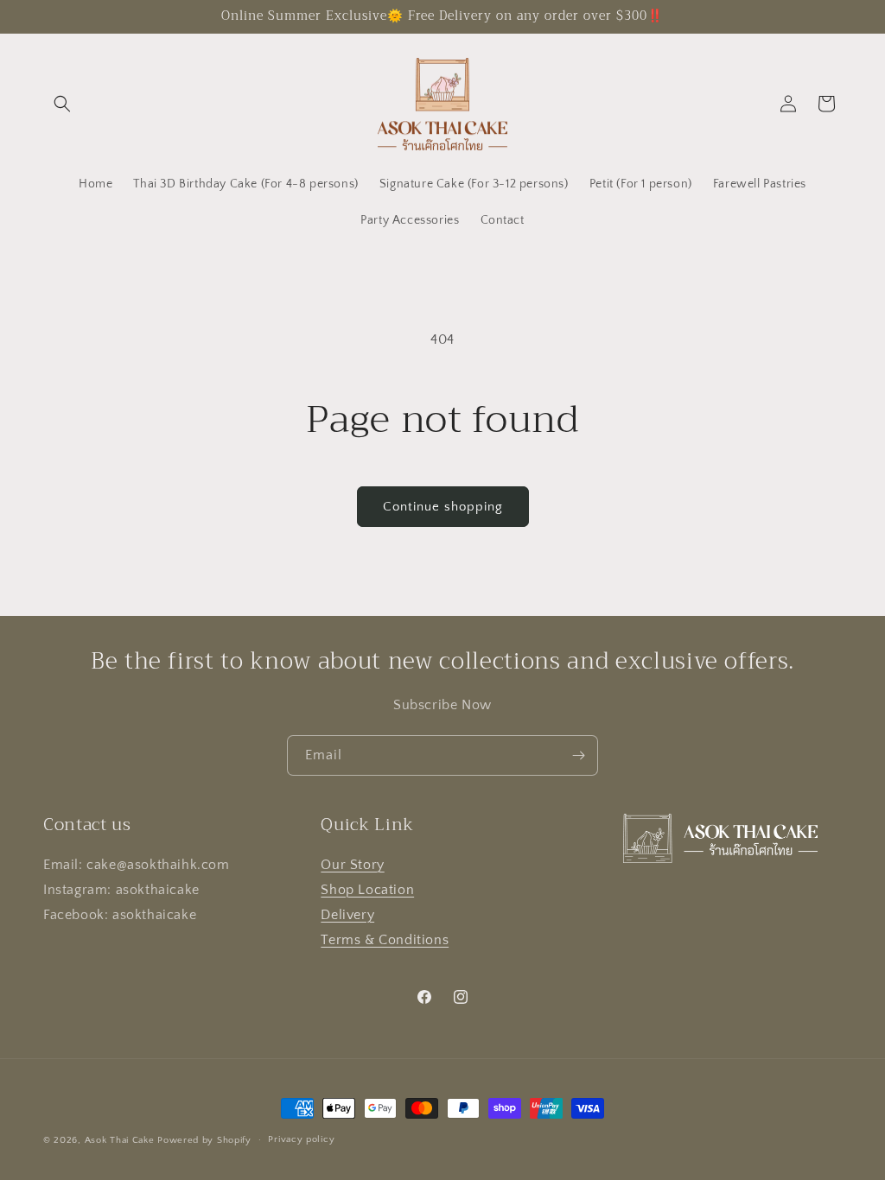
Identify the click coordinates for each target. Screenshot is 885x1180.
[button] (62, 104)
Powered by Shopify (204, 1140)
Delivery (347, 915)
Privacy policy (301, 1139)
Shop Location (367, 890)
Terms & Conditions (385, 940)
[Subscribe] (578, 755)
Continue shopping (443, 506)
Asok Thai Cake (120, 1140)
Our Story (352, 864)
